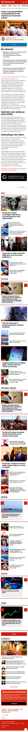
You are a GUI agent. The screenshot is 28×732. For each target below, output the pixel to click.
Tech (19, 5)
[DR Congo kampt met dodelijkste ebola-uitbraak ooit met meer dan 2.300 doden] (3, 671)
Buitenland (4, 210)
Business (3, 227)
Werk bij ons (4, 711)
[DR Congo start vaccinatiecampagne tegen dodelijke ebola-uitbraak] (14, 641)
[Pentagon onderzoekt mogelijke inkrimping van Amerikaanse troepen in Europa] (4, 539)
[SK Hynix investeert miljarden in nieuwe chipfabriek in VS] (4, 531)
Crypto (3, 588)
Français (3, 718)
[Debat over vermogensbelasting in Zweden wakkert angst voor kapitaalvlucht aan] (4, 470)
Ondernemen (3, 5)
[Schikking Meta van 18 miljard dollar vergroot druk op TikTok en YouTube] (14, 347)
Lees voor (14, 44)
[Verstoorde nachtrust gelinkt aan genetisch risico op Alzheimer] (3, 676)
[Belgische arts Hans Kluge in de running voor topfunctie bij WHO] (3, 666)
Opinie (3, 618)
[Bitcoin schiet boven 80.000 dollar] (12, 578)
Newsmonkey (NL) (6, 723)
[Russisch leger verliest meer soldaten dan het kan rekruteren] (4, 524)
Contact (3, 727)
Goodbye (22, 723)
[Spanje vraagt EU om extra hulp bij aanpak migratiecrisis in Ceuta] (4, 478)
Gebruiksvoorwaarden (13, 711)
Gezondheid (3, 35)
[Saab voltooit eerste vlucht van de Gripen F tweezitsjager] (4, 338)
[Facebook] (3, 714)
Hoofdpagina (3, 8)
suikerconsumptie (5, 80)
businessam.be (13, 38)
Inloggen (9, 709)
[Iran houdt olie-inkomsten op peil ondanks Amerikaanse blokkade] (4, 330)
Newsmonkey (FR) (15, 723)
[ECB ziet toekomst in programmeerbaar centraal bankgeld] (14, 307)
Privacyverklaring (6, 712)
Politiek (15, 5)
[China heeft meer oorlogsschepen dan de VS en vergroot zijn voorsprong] (4, 555)
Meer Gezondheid (18, 686)
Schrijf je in (14, 703)
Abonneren (4, 709)
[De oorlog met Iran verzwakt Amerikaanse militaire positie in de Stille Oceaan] (4, 260)
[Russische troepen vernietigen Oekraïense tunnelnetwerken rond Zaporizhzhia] (14, 197)
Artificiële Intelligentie (6, 537)
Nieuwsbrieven (15, 709)
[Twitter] (5, 714)
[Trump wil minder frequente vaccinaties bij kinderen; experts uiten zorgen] (3, 681)
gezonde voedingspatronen (15, 125)
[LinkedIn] (7, 714)
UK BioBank (19, 88)
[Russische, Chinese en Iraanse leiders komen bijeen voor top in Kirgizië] (14, 447)
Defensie (3, 545)
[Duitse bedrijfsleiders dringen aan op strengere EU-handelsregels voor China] (4, 547)
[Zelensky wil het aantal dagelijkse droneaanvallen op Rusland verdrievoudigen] (4, 268)
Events (21, 709)
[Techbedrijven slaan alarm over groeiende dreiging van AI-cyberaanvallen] (4, 563)
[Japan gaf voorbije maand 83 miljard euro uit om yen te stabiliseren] (14, 237)
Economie (10, 5)
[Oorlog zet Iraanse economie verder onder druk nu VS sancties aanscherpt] (14, 416)
